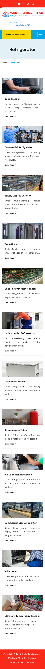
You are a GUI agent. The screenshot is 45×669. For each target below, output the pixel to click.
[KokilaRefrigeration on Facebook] (14, 4)
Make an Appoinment (16, 34)
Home (4, 63)
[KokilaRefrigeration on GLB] (23, 4)
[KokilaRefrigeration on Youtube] (28, 4)
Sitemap (31, 662)
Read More (9, 116)
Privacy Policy (16, 662)
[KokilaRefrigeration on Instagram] (19, 4)
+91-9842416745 (22, 25)
